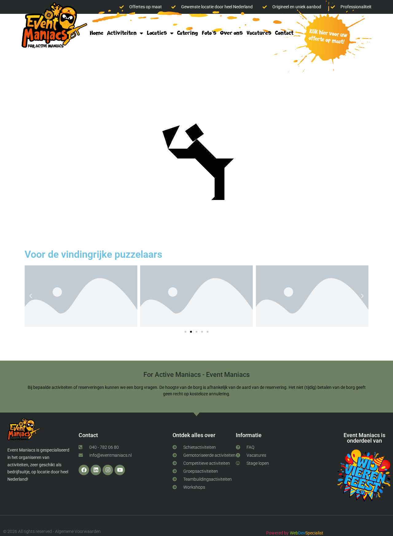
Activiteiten (122, 33)
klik (326, 37)
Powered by (277, 532)
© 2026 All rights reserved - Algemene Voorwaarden (52, 531)
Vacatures (259, 33)
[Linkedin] (96, 470)
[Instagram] (108, 470)
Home (96, 33)
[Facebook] (84, 470)
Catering (187, 33)
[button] (31, 296)
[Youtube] (120, 470)
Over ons (231, 33)
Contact (284, 33)
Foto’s (209, 33)
